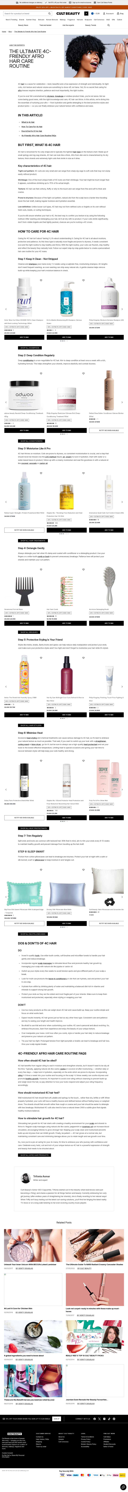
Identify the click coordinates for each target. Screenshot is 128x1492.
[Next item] (122, 309)
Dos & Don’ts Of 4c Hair (32, 131)
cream (68, 457)
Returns (38, 1444)
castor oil (43, 463)
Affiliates (106, 1442)
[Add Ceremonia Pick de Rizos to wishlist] (41, 569)
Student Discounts (110, 1444)
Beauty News (23, 25)
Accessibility (85, 1446)
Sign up (56, 1419)
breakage (59, 96)
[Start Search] (49, 13)
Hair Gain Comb (52, 609)
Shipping (39, 1442)
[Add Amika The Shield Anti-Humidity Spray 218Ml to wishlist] (41, 657)
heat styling (32, 738)
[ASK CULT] (86, 13)
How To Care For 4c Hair (32, 127)
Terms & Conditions (87, 1437)
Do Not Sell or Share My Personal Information (13, 1456)
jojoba (63, 1069)
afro (20, 90)
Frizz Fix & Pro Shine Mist (98, 800)
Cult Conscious (63, 1442)
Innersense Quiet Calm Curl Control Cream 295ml (107, 513)
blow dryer (36, 744)
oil (64, 457)
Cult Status (107, 1437)
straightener (100, 741)
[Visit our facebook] (94, 1418)
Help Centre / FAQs (42, 1439)
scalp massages (45, 963)
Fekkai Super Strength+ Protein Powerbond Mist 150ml (24, 513)
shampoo (33, 264)
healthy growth (31, 1079)
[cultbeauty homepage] (68, 13)
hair (22, 84)
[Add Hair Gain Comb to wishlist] (83, 569)
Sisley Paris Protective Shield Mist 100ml (19, 800)
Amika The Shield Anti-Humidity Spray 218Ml (20, 697)
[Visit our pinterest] (114, 1418)
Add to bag (24, 337)
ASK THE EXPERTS (17, 45)
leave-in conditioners (58, 979)
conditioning (28, 360)
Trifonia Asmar (41, 1176)
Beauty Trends (90, 25)
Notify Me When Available (24, 530)
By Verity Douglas (24, 1268)
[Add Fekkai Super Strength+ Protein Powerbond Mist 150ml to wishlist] (41, 473)
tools (37, 955)
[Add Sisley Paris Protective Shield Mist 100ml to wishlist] (41, 760)
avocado (33, 463)
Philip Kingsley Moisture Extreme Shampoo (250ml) (107, 320)
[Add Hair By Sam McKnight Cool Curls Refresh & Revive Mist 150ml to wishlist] (83, 657)
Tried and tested (45, 25)
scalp (91, 1123)
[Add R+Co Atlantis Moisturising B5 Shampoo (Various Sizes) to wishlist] (83, 280)
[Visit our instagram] (104, 1418)
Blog (10, 31)
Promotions (107, 1439)
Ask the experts (68, 25)
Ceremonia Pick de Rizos (13, 609)
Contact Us (39, 1437)
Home (4, 31)
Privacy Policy (85, 1439)
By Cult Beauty (84, 1268)
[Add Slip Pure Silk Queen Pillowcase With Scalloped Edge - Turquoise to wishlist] (41, 869)
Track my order (41, 1446)
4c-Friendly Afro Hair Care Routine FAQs (39, 136)
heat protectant (90, 744)
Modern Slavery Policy (88, 1444)
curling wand (23, 744)
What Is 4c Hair (28, 122)
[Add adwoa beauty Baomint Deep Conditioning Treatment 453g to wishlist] (41, 373)
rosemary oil (87, 1127)
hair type (77, 152)
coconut (24, 463)
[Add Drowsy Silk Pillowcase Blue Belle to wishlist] (83, 869)
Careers (61, 1439)
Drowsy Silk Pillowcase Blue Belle (59, 909)
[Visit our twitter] (99, 1418)
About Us (61, 1437)
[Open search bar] (108, 25)
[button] (123, 1487)
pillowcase (39, 860)
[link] (108, 13)
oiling (20, 1075)
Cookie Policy (85, 1442)
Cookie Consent (7, 1453)
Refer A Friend (108, 1446)
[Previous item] (6, 309)
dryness (50, 96)
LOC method (50, 457)
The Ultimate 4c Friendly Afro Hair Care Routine (30, 31)
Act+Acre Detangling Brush (99, 609)
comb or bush (43, 556)
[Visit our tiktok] (109, 1418)
